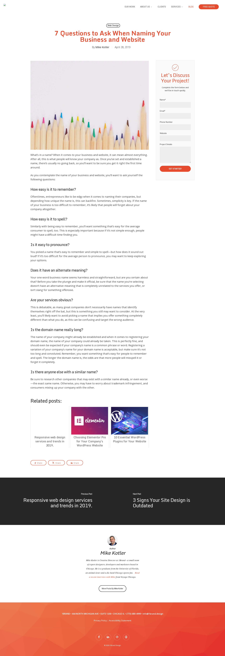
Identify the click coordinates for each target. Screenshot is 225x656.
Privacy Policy (100, 620)
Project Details (166, 144)
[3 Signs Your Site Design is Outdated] (169, 501)
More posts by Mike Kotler (112, 589)
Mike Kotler (102, 47)
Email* (162, 111)
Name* (163, 100)
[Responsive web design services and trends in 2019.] (56, 501)
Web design (113, 25)
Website (163, 133)
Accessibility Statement (120, 620)
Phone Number (166, 122)
